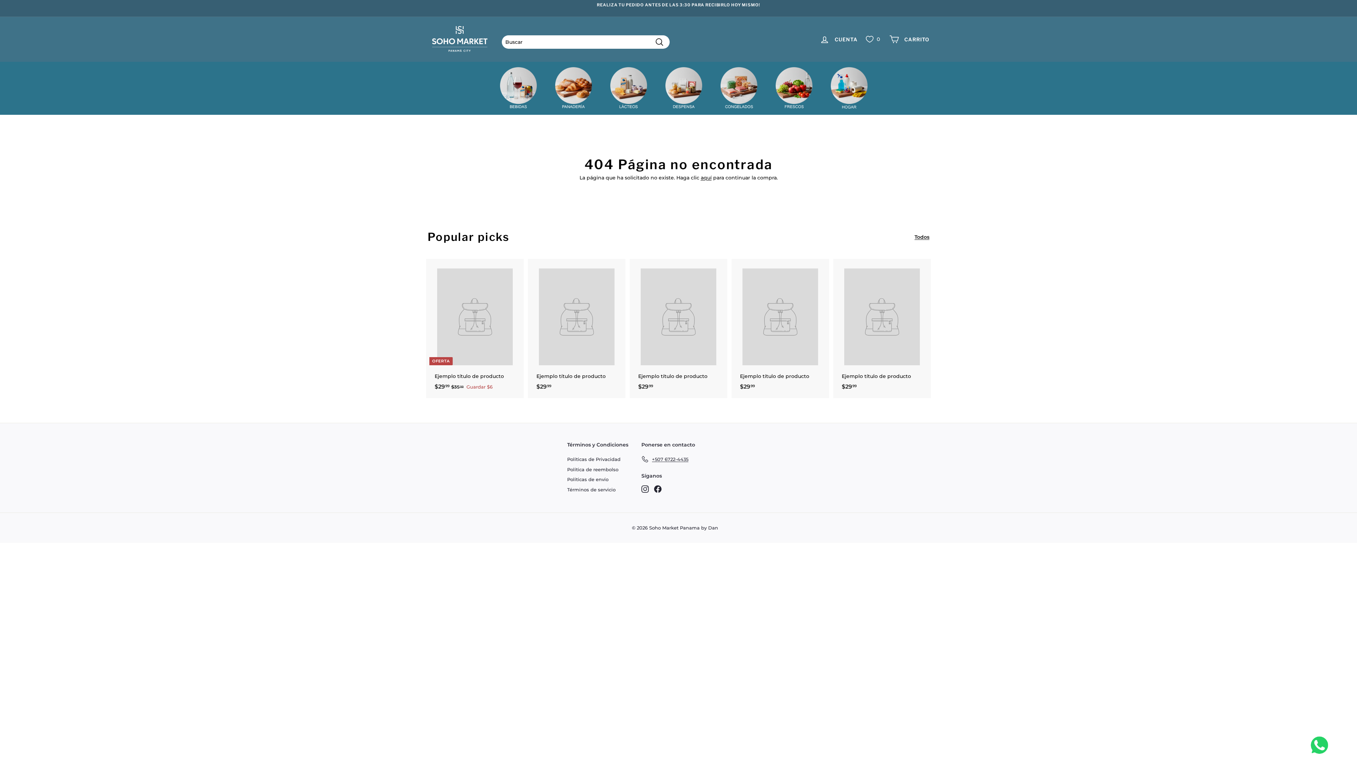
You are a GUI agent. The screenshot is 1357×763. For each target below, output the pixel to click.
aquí (706, 178)
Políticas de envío (588, 479)
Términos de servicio (591, 489)
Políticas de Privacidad (594, 459)
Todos (922, 237)
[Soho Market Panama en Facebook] (658, 489)
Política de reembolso (592, 469)
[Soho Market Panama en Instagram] (645, 489)
